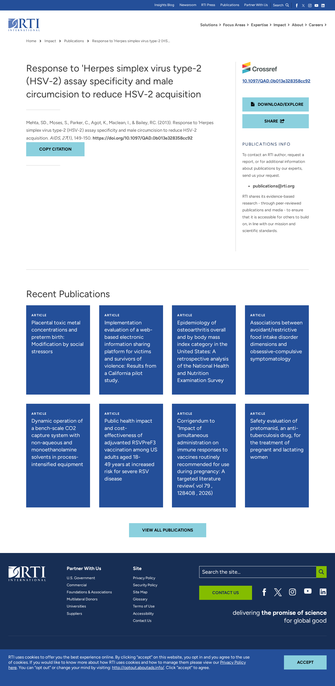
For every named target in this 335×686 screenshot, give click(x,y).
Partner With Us (256, 5)
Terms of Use (144, 606)
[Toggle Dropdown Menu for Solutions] (220, 24)
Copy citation (55, 149)
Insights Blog (164, 5)
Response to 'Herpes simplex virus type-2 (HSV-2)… (131, 41)
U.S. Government (81, 578)
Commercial (77, 585)
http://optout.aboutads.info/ (138, 667)
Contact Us (142, 621)
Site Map (140, 592)
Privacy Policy (144, 578)
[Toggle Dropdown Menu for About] (306, 24)
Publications (229, 5)
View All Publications (167, 530)
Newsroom (188, 5)
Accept (312, 662)
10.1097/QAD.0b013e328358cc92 (276, 81)
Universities (76, 606)
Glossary (140, 599)
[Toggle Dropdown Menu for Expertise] (271, 24)
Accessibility (143, 614)
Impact (50, 41)
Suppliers (74, 614)
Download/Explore (280, 104)
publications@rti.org (273, 186)
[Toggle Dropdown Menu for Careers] (326, 24)
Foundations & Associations (89, 592)
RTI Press (208, 5)
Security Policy (145, 585)
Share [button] (271, 121)
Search (278, 5)
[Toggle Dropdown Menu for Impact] (289, 24)
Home (31, 41)
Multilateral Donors (82, 599)
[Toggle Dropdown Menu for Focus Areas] (248, 24)
